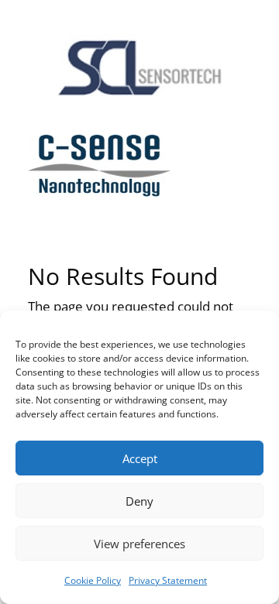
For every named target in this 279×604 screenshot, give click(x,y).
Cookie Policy (92, 580)
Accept (139, 458)
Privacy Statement (168, 580)
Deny (139, 501)
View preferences (139, 543)
